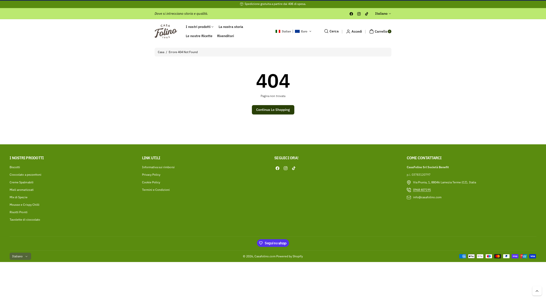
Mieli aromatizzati (22, 190)
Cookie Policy (151, 182)
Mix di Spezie (19, 197)
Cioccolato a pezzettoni (25, 175)
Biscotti (15, 167)
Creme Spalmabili (21, 182)
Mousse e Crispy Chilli (24, 205)
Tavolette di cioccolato (25, 220)
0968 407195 (422, 190)
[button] (294, 31)
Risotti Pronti (19, 212)
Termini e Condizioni (156, 190)
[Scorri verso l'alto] (537, 290)
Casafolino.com (265, 256)
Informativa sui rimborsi (158, 167)
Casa (161, 52)
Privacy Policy (151, 175)
